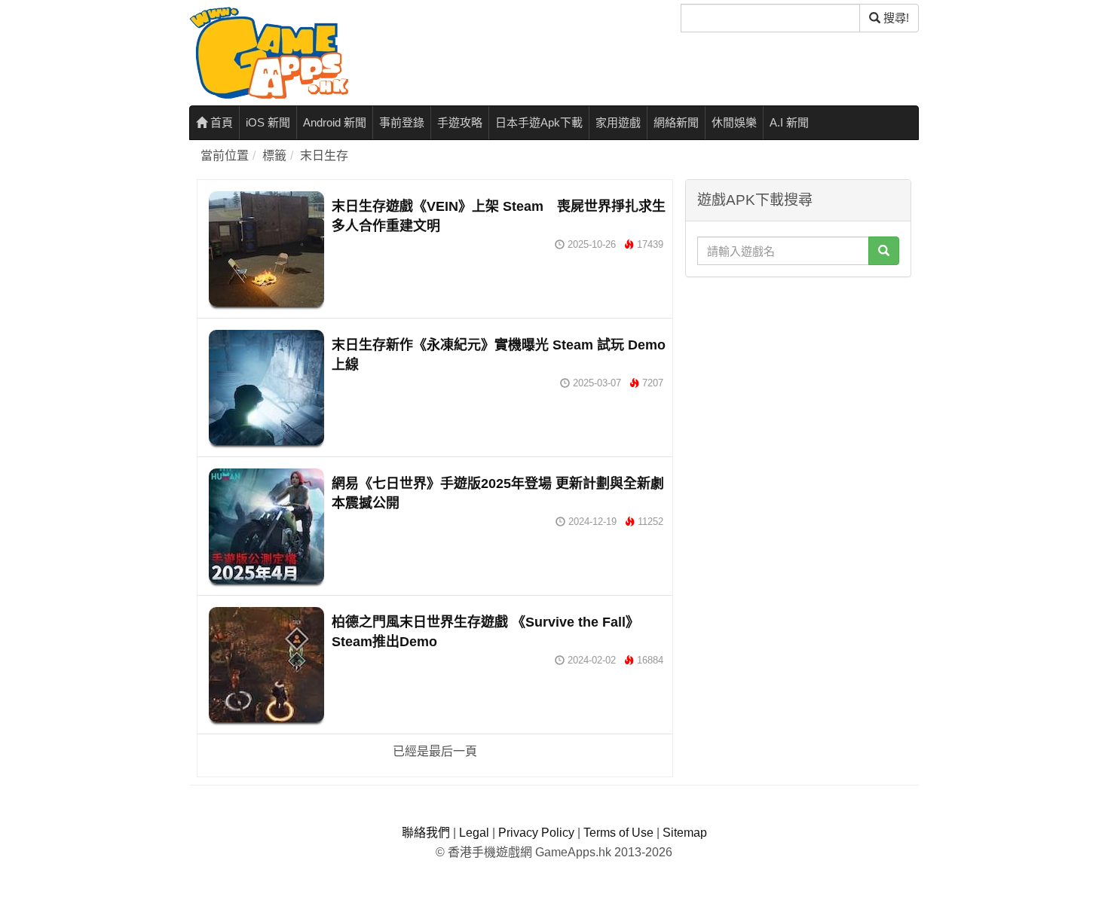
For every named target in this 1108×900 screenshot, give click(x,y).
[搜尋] (883, 250)
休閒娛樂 (734, 122)
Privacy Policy (536, 832)
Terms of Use (618, 832)
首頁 (220, 122)
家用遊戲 (618, 122)
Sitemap (685, 832)
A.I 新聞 (789, 122)
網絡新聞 (676, 122)
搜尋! (894, 17)
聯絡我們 (426, 832)
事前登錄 (401, 122)
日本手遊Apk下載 (539, 122)
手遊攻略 (459, 122)
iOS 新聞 (268, 122)
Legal (474, 832)
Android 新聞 (334, 122)
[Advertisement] (798, 379)
